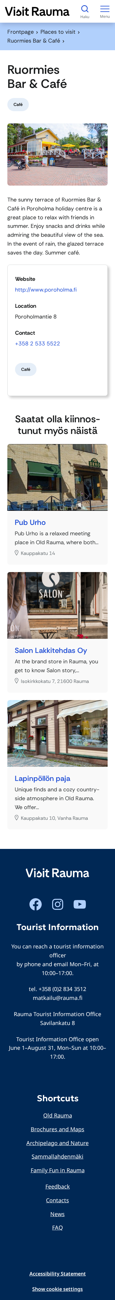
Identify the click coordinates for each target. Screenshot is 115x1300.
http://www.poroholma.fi (46, 289)
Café (18, 104)
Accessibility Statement (57, 1273)
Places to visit (57, 32)
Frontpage (20, 32)
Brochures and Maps (57, 1129)
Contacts (57, 1200)
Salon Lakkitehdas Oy (51, 650)
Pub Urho (30, 522)
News (57, 1214)
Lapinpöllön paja (42, 778)
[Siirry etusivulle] (37, 11)
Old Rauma (57, 1115)
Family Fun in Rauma (58, 1170)
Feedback (57, 1186)
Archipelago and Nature (57, 1143)
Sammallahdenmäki (57, 1156)
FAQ (57, 1227)
